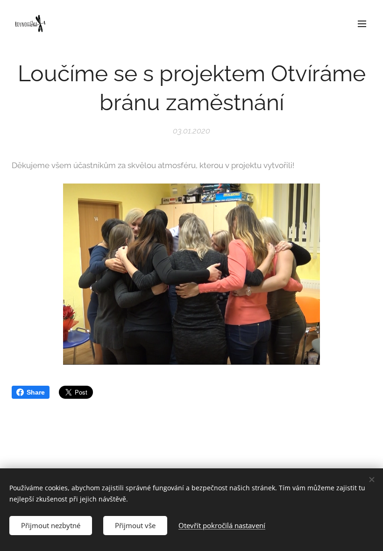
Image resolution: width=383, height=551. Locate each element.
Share (36, 392)
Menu (362, 23)
